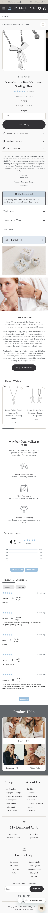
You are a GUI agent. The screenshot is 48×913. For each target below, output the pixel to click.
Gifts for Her (11, 808)
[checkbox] (21, 592)
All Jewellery (11, 794)
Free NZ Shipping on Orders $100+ (14, 2)
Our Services (14, 874)
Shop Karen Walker (24, 372)
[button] (24, 554)
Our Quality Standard (34, 808)
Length (24, 111)
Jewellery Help (34, 870)
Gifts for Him (11, 812)
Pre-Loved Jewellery (14, 801)
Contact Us (13, 867)
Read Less (24, 186)
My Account (13, 839)
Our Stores (30, 816)
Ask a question (17, 574)
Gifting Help (34, 878)
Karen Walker (24, 77)
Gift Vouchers (11, 816)
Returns (8, 229)
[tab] (22, 69)
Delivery (8, 211)
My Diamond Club (14, 843)
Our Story (30, 794)
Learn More (35, 202)
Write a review (31, 574)
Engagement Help (34, 874)
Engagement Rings (14, 797)
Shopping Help (34, 867)
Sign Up (36, 894)
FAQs (14, 878)
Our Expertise (31, 805)
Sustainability (31, 801)
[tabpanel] (24, 649)
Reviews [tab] (8, 584)
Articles (34, 881)
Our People (31, 797)
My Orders (34, 839)
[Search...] (44, 16)
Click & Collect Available (37, 2)
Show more (24, 704)
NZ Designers (11, 805)
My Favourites (34, 843)
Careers (29, 812)
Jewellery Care (12, 220)
